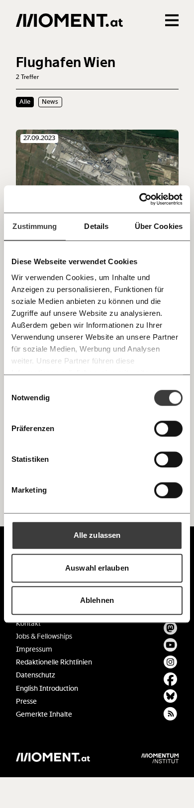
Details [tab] (96, 226)
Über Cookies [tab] (159, 226)
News (50, 102)
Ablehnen (97, 600)
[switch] (168, 429)
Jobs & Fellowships (44, 636)
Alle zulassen (97, 535)
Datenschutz (35, 675)
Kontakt (28, 623)
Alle (24, 102)
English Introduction (47, 688)
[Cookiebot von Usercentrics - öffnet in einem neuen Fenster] (140, 199)
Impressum (34, 649)
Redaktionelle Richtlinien (54, 662)
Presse (26, 701)
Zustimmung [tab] (34, 226)
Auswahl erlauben (97, 568)
